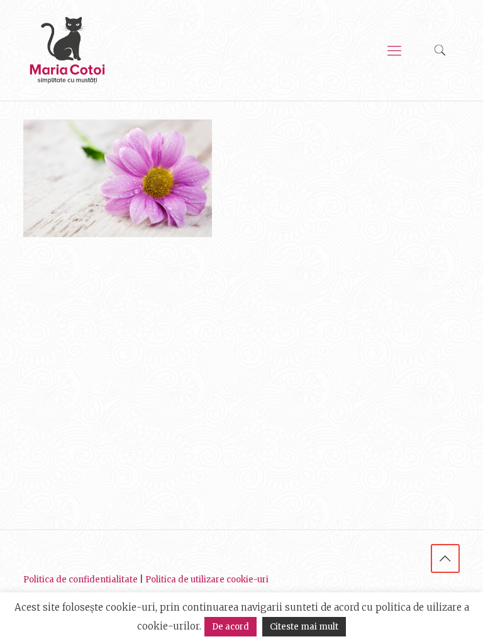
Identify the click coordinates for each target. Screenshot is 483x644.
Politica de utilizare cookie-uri (207, 579)
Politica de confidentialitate (80, 579)
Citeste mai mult (304, 626)
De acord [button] (230, 626)
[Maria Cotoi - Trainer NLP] (67, 50)
